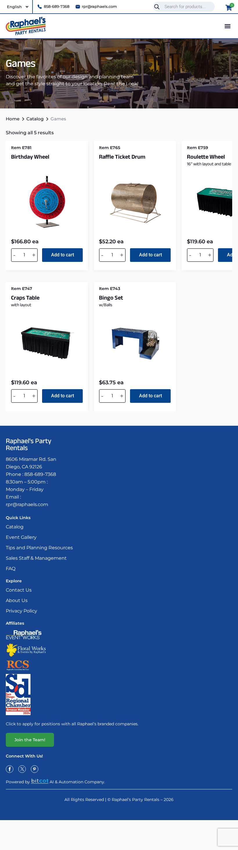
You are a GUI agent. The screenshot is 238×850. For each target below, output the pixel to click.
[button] (227, 26)
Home (12, 119)
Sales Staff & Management (36, 558)
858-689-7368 (40, 474)
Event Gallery (21, 537)
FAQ (10, 568)
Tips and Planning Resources (39, 547)
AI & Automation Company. (77, 781)
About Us (17, 600)
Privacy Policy (21, 611)
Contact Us (19, 590)
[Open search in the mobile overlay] (186, 7)
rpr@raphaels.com (27, 504)
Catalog (35, 119)
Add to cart (62, 255)
